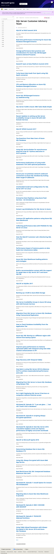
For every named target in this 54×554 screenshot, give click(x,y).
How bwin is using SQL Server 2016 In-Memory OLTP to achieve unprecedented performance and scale (32, 371)
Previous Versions (10, 551)
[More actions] (51, 18)
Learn (17, 17)
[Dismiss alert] (52, 2)
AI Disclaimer (3, 551)
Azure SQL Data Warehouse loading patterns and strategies (32, 260)
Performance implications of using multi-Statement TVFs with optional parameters (31, 163)
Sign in (51, 9)
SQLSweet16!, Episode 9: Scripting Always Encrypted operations (30, 416)
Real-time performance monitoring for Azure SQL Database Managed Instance (33, 41)
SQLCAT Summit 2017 (26, 129)
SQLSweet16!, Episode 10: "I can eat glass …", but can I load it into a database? (33, 405)
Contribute (20, 551)
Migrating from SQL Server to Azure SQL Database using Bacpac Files (34, 383)
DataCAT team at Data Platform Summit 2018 (32, 64)
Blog (15, 551)
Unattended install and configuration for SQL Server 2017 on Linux (32, 188)
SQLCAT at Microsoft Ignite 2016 (27, 440)
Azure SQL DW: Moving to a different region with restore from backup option (33, 336)
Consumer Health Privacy (31, 551)
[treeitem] (7, 21)
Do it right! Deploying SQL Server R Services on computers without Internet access (32, 394)
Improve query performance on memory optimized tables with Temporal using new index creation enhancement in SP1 (33, 348)
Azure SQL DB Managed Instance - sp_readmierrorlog (28, 96)
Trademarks (46, 551)
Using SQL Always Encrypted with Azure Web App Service (32, 461)
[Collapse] (13, 17)
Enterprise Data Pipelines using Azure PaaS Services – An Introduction (31, 199)
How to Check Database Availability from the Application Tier (32, 325)
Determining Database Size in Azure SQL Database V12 (30, 450)
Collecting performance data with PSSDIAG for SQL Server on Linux (34, 227)
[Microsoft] (2, 9)
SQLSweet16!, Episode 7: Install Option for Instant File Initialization (34, 483)
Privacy (24, 551)
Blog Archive (22, 17)
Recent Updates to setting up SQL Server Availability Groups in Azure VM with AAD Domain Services (31, 118)
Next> (17, 540)
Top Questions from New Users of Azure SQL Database (30, 139)
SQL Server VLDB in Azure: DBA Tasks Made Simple (34, 107)
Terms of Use (40, 551)
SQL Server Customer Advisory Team (31, 17)
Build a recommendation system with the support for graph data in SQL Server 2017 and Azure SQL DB (34, 272)
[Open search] (49, 9)
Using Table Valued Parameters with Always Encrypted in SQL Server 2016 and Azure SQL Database (31, 529)
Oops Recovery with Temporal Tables (29, 360)
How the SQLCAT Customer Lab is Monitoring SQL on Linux (33, 238)
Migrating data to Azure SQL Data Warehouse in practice (32, 495)
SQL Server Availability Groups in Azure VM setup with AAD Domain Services (33, 303)
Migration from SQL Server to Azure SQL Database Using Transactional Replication (34, 314)
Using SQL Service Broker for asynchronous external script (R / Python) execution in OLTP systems (31, 151)
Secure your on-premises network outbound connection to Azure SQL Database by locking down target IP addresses (32, 175)
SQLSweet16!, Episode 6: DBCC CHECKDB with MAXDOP (30, 506)
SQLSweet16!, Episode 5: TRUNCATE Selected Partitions (28, 517)
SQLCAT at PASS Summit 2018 (26, 30)
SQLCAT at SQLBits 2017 (24, 283)
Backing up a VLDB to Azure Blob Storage (30, 293)
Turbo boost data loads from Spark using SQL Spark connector (32, 74)
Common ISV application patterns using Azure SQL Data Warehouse (34, 219)
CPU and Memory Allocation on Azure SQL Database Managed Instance (31, 85)
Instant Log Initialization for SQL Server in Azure (33, 209)
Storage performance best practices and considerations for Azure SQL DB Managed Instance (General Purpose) (31, 53)
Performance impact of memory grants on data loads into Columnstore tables (33, 249)
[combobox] (7, 19)
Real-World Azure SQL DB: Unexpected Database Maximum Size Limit (33, 472)
